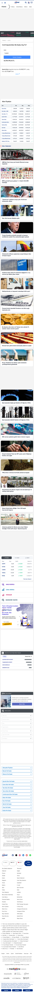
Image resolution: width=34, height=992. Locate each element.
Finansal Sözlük (6, 899)
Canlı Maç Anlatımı (21, 880)
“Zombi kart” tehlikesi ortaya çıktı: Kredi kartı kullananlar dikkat (14, 200)
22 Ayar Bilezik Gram (6, 138)
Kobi (18, 890)
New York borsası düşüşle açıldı (10, 218)
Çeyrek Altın (4, 116)
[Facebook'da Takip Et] (13, 855)
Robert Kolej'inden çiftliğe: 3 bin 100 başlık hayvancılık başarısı (14, 509)
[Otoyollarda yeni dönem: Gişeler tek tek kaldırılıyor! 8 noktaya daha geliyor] (17, 482)
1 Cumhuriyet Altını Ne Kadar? (9, 941)
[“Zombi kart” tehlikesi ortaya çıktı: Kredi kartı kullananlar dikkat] (17, 191)
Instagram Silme (21, 911)
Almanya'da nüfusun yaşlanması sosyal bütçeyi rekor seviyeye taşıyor (16, 254)
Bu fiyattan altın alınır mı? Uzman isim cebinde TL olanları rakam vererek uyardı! (15, 327)
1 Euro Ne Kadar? (6, 943)
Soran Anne (20, 899)
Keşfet (3, 918)
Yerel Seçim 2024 (17, 933)
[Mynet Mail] (31, 2)
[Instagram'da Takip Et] (20, 855)
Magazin (4, 880)
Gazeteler (19, 882)
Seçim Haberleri (21, 878)
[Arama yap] (26, 2)
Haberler (4, 871)
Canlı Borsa (5, 897)
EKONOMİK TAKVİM (11, 600)
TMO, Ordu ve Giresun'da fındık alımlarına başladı (15, 472)
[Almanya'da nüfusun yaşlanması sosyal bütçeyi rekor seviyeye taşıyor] (17, 246)
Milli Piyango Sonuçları (22, 904)
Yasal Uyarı (26, 953)
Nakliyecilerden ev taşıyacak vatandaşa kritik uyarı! (16, 291)
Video (3, 890)
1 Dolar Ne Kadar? (24, 941)
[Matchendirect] (18, 973)
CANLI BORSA (10, 590)
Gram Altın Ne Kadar (8, 784)
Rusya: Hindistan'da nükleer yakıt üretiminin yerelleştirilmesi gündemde (14, 363)
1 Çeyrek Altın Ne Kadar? (8, 939)
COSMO (3, 569)
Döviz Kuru (5, 948)
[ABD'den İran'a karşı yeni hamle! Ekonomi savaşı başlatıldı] (17, 154)
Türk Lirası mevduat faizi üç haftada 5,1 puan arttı (14, 924)
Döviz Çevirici (8, 710)
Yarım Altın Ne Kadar (8, 791)
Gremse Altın (4, 124)
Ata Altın (3, 127)
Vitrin (18, 875)
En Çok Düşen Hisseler (7, 945)
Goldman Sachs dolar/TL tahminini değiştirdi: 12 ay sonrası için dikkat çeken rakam (16, 273)
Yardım (7, 953)
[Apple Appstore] (12, 863)
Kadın (3, 878)
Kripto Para (5, 904)
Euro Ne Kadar (7, 801)
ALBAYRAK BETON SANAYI (7, 659)
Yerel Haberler (5, 892)
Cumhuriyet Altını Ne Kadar (10, 794)
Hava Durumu (5, 916)
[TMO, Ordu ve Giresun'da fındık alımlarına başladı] (17, 465)
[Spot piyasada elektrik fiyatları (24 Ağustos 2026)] (17, 412)
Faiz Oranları (20, 948)
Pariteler (12, 948)
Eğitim (3, 885)
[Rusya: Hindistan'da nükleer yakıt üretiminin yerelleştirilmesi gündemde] (17, 355)
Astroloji (19, 873)
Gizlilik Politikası (18, 953)
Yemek (3, 875)
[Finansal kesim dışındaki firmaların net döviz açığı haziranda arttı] (17, 300)
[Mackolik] (8, 973)
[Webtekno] (16, 978)
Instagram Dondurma (22, 909)
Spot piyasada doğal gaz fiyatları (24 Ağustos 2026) (16, 403)
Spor (3, 887)
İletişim (3, 953)
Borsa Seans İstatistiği (7, 894)
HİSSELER (9, 595)
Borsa (12, 7)
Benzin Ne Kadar (7, 771)
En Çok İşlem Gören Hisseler (9, 946)
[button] (5, 2)
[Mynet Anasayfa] (17, 2)
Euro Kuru (4, 911)
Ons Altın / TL (5, 114)
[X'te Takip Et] (16, 855)
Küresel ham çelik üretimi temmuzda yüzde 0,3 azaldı (16, 345)
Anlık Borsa (19, 7)
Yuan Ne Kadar (7, 807)
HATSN (3, 566)
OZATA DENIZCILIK (6, 664)
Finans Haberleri (6, 933)
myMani (19, 892)
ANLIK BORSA (10, 584)
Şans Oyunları (20, 887)
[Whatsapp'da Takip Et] (30, 855)
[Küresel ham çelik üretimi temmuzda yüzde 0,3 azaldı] (17, 338)
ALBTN (3, 563)
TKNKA (3, 572)
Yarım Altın (4, 119)
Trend (3, 882)
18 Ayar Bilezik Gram (6, 135)
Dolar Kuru (4, 909)
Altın (30, 7)
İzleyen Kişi (27, 656)
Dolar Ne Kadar (7, 797)
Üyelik (12, 953)
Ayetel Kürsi (20, 916)
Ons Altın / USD (5, 111)
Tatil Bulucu (20, 901)
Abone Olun (22, 704)
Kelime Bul (19, 897)
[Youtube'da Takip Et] (27, 855)
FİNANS (4, 7)
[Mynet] (26, 973)
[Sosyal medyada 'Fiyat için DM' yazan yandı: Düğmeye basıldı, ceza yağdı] (17, 446)
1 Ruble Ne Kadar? (17, 943)
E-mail (18, 885)
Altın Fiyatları (5, 906)
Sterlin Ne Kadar (7, 804)
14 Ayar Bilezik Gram (6, 133)
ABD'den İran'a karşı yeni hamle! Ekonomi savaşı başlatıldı (15, 163)
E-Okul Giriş (20, 906)
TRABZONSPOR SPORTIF (7, 662)
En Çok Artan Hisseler (21, 945)
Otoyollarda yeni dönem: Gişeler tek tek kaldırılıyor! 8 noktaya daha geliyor (17, 490)
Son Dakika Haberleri (7, 868)
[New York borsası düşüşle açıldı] (17, 210)
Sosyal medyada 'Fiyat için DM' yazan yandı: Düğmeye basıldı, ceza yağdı (16, 454)
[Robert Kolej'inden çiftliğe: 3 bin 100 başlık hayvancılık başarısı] (17, 500)
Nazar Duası (20, 918)
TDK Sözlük (20, 913)
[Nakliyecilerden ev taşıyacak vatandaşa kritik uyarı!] (17, 283)
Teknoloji (19, 868)
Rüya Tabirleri (5, 913)
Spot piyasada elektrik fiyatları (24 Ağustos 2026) (15, 420)
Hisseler (4, 901)
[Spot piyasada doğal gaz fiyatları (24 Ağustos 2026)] (17, 395)
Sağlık (18, 871)
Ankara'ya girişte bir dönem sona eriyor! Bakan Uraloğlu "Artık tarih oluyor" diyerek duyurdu (15, 527)
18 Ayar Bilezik (15, 937)
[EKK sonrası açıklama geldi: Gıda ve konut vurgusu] (17, 429)
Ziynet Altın (4, 130)
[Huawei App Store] (20, 863)
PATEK (3, 575)
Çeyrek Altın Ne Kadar (9, 781)
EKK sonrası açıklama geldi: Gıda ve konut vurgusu (16, 437)
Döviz (25, 7)
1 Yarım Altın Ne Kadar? (22, 939)
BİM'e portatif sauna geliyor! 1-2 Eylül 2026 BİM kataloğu (15, 181)
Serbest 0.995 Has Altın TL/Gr (6, 141)
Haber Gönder (29, 863)
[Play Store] (5, 863)
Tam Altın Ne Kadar (8, 788)
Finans (3, 873)
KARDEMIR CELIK (5, 667)
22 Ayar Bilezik (25, 937)
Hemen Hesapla (17, 57)
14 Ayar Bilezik (6, 937)
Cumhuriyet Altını (5, 122)
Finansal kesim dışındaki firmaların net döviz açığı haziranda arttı (15, 309)
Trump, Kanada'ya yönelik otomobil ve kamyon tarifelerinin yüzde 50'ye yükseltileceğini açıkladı (15, 236)
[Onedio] (7, 978)
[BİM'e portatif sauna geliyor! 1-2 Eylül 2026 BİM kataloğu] (17, 173)
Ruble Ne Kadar (7, 810)
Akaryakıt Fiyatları (8, 767)
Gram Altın (4, 108)
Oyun (18, 894)
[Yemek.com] (26, 978)
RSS (31, 953)
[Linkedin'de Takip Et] (23, 855)
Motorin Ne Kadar (7, 774)
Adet (5, 50)
